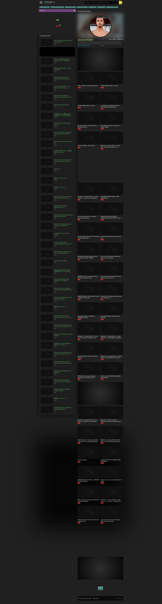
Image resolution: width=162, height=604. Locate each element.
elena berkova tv (101, 7)
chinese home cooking (82, 7)
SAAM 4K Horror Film (44, 7)
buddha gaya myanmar (70, 7)
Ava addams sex (92, 7)
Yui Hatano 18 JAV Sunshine (57, 7)
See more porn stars (84, 45)
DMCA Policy (96, 598)
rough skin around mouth (112, 7)
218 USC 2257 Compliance (84, 598)
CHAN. (49, 2)
